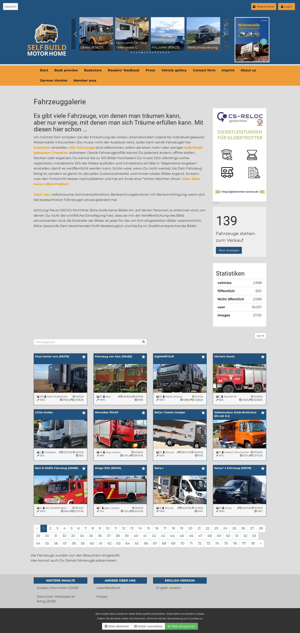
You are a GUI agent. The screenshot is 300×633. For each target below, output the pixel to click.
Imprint (228, 70)
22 (207, 528)
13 (131, 528)
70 (182, 543)
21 (199, 528)
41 (145, 536)
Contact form (204, 70)
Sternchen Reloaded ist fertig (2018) (56, 599)
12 (123, 528)
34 (82, 536)
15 (148, 528)
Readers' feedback (124, 70)
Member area (84, 80)
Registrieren (265, 6)
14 (140, 528)
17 (165, 528)
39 (127, 536)
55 (47, 543)
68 (164, 543)
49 (219, 536)
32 (64, 536)
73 (208, 543)
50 (228, 536)
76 (235, 543)
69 (173, 543)
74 (217, 543)
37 (109, 536)
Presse (102, 597)
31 (55, 536)
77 (244, 543)
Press (150, 70)
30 (47, 536)
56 (56, 543)
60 (92, 543)
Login (287, 6)
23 (216, 528)
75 (226, 543)
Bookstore (93, 70)
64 (128, 543)
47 (200, 536)
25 (234, 528)
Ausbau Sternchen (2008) (58, 588)
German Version (53, 80)
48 (209, 536)
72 (199, 543)
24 (225, 528)
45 (182, 536)
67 (155, 543)
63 (118, 543)
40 (136, 536)
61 (100, 543)
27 (252, 528)
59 (83, 543)
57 (65, 543)
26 (243, 528)
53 (254, 536)
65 (137, 543)
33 (73, 536)
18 (173, 528)
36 (100, 536)
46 (191, 536)
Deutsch (10, 6)
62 (109, 543)
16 (156, 528)
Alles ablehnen (118, 626)
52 (245, 536)
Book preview (66, 70)
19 (181, 528)
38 (118, 536)
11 (115, 528)
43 (163, 536)
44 (172, 536)
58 (74, 543)
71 (191, 543)
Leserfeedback (109, 588)
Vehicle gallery (174, 70)
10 (107, 528)
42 (154, 536)
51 (236, 536)
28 (261, 528)
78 (253, 543)
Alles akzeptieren (182, 626)
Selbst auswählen (149, 626)
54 (38, 543)
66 (146, 543)
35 (91, 536)
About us (248, 70)
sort (259, 335)
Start (44, 70)
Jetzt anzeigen (229, 250)
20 (190, 528)
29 (38, 536)
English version (168, 588)
